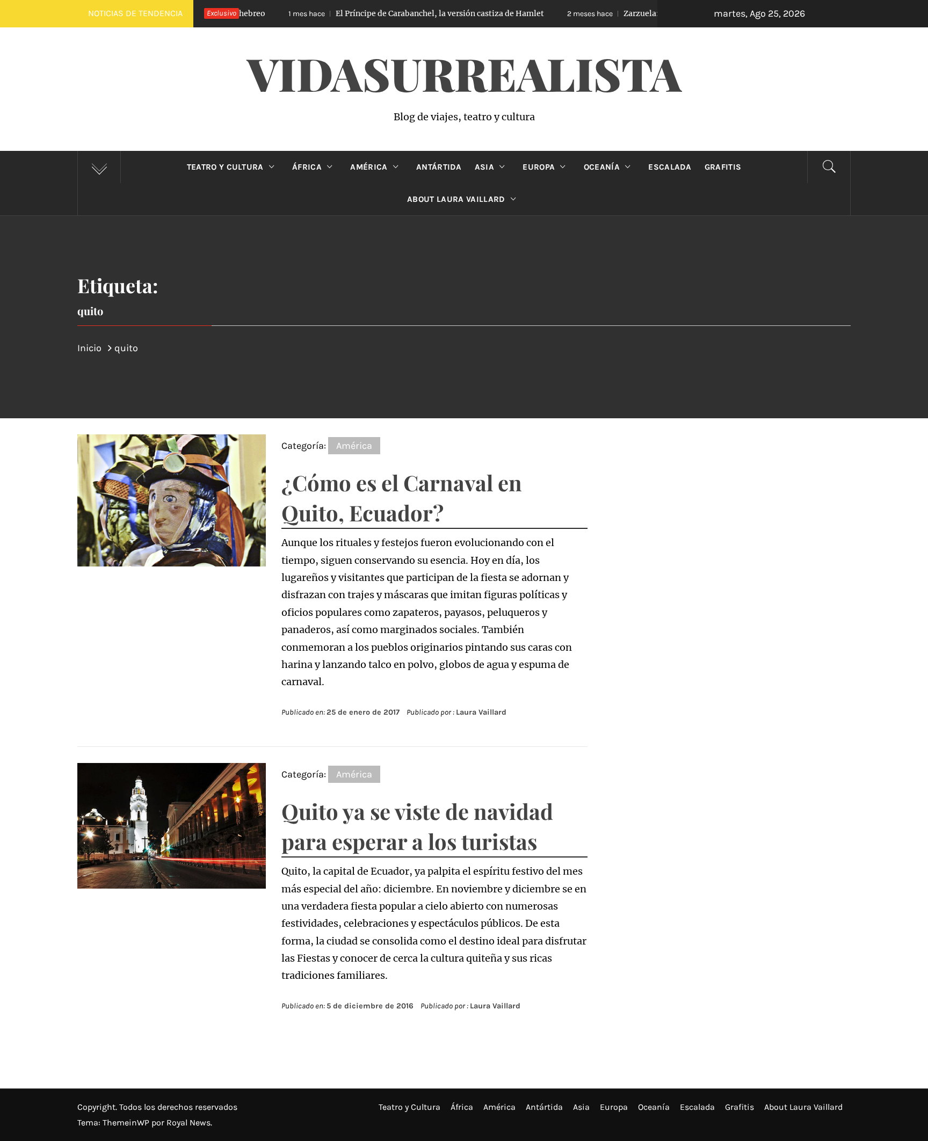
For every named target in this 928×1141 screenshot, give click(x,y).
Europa (539, 167)
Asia (484, 167)
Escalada (670, 167)
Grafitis (723, 167)
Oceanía (602, 167)
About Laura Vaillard (456, 199)
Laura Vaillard (481, 712)
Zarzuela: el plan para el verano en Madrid (635, 13)
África (307, 167)
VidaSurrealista (464, 73)
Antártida (439, 167)
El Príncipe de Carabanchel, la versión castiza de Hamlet (378, 13)
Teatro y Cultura (225, 167)
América (368, 167)
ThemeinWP (127, 1122)
